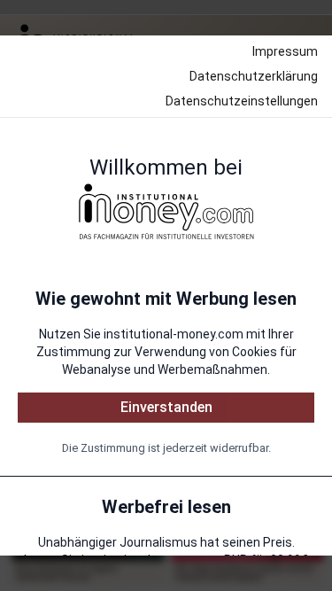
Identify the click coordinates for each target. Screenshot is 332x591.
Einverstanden (166, 407)
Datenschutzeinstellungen (242, 101)
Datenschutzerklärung (253, 76)
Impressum (285, 51)
